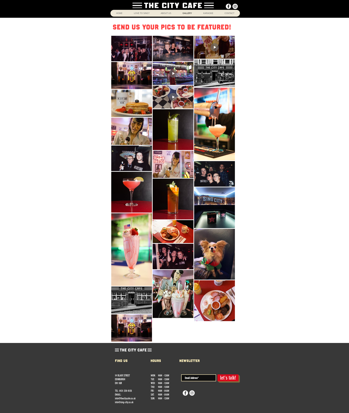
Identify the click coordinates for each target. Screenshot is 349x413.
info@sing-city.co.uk (124, 402)
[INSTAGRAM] (235, 6)
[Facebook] (228, 6)
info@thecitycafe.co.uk (125, 398)
